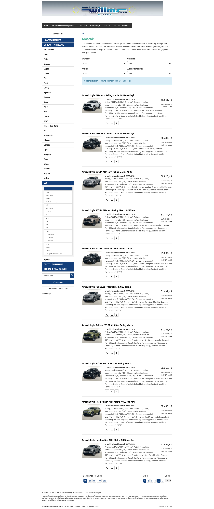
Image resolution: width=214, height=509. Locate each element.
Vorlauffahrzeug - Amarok (127, 107)
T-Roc (47, 231)
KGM (46, 107)
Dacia (46, 73)
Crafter (48, 198)
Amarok (48, 189)
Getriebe (131, 59)
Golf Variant (49, 208)
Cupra (46, 69)
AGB (54, 493)
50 (94, 481)
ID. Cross (48, 215)
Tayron (48, 247)
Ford (46, 83)
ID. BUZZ (48, 211)
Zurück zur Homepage (121, 26)
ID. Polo (48, 218)
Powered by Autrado (165, 506)
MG (45, 130)
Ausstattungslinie (135, 69)
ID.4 (47, 221)
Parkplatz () (95, 26)
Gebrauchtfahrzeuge (55, 269)
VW (45, 183)
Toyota (47, 173)
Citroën (47, 64)
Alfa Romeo (49, 50)
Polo (47, 224)
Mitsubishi (48, 135)
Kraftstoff (86, 59)
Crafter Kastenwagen (52, 202)
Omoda (47, 145)
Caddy (47, 192)
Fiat (45, 78)
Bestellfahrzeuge (53, 264)
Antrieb (85, 69)
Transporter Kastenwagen (54, 254)
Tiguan (48, 250)
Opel (46, 150)
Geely (46, 88)
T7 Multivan (49, 241)
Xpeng (47, 259)
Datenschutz (78, 493)
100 (99, 481)
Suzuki (47, 169)
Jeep (46, 102)
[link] (107, 123)
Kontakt (107, 26)
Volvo (46, 178)
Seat (46, 159)
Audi (46, 54)
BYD (46, 59)
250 (104, 481)
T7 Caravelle (49, 237)
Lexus (46, 116)
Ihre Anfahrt (82, 26)
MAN (46, 121)
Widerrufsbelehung (64, 493)
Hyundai (47, 92)
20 (90, 481)
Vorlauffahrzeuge (54, 45)
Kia (45, 111)
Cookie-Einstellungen (93, 493)
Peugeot (47, 154)
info (83, 33)
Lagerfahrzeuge (52, 40)
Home (46, 26)
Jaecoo (47, 97)
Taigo (47, 244)
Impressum (46, 493)
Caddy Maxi (49, 195)
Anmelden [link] (59, 282)
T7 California (50, 234)
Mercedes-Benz (51, 126)
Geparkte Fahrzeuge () (59, 288)
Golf (47, 205)
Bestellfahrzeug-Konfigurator (63, 26)
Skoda (47, 164)
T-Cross (48, 228)
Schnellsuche (58, 34)
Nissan (47, 140)
